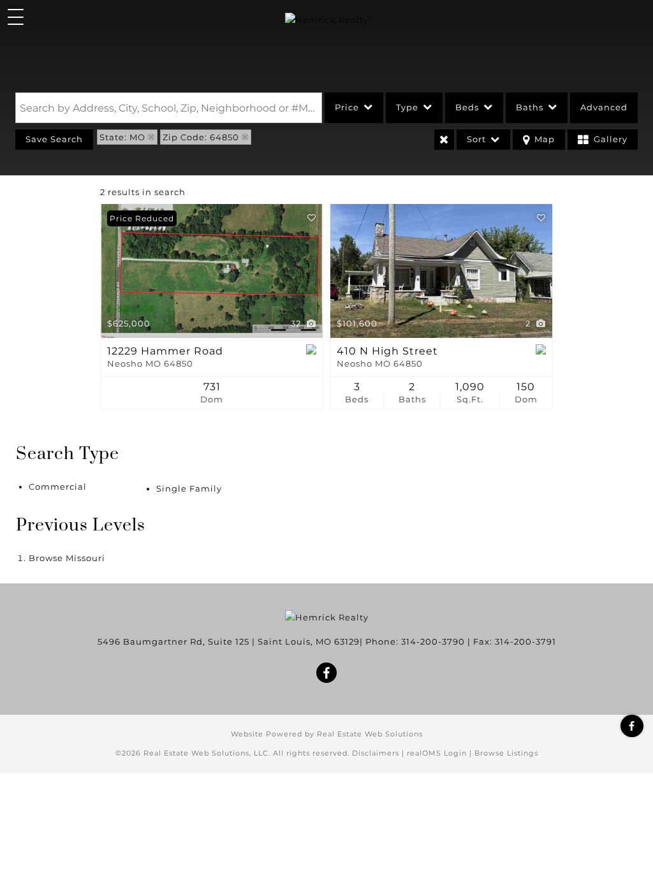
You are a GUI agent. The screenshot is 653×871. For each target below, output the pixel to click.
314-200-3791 (525, 641)
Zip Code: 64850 (201, 137)
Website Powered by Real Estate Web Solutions (327, 733)
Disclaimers (375, 753)
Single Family (189, 488)
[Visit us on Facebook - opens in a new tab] (631, 726)
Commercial (58, 486)
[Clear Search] (444, 139)
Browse (67, 558)
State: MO (122, 137)
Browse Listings (506, 753)
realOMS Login (437, 753)
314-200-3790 (433, 641)
